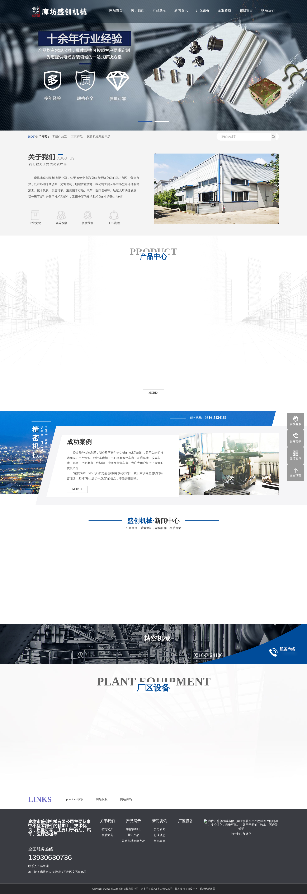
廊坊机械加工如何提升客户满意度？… (227, 606)
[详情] (119, 196)
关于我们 (137, 10)
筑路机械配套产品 (98, 136)
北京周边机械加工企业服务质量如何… (141, 606)
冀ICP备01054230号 (162, 888)
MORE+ (77, 489)
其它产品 (77, 136)
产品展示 (159, 10)
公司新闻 (159, 829)
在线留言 (246, 10)
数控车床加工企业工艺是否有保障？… (56, 606)
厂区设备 (202, 10)
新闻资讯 (181, 10)
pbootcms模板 (74, 799)
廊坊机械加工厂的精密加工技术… (224, 618)
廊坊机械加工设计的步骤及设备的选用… (143, 618)
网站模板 (102, 799)
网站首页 (116, 10)
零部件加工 (59, 136)
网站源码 (126, 799)
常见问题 (159, 841)
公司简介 (107, 829)
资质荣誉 (107, 835)
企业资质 (224, 10)
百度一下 (193, 888)
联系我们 (268, 10)
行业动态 (159, 835)
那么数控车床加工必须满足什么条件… (56, 618)
